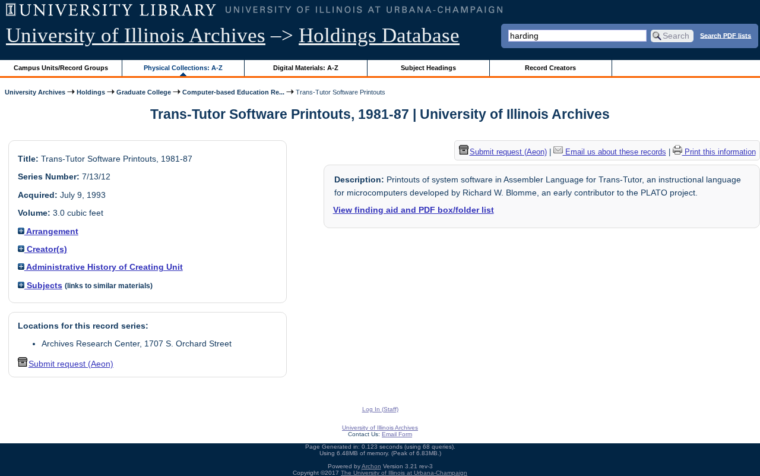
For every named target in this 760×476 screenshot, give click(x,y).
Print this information (719, 151)
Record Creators (550, 67)
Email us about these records (614, 151)
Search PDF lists (725, 35)
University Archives (35, 92)
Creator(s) (45, 249)
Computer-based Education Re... (233, 92)
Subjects (43, 285)
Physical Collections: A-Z (183, 67)
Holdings (91, 92)
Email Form (397, 434)
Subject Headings (428, 67)
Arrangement (51, 231)
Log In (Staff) (380, 409)
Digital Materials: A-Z (305, 67)
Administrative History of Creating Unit (103, 267)
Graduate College (143, 92)
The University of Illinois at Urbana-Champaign (404, 472)
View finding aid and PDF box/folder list (413, 210)
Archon (371, 466)
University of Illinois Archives (135, 35)
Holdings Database (379, 35)
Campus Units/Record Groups (61, 67)
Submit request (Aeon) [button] (70, 363)
